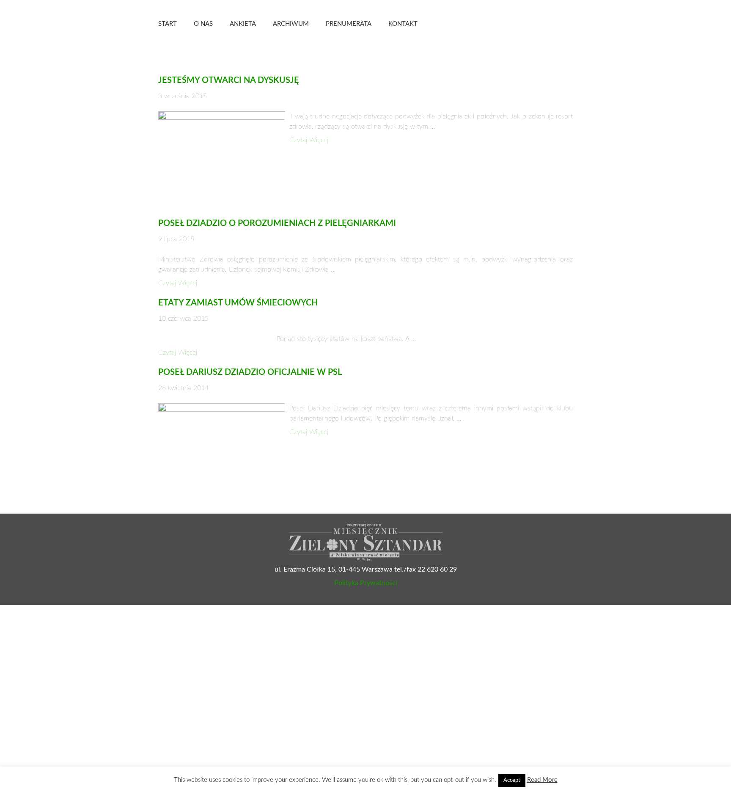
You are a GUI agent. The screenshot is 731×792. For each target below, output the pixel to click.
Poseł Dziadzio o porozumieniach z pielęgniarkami (277, 223)
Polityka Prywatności (365, 583)
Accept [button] (511, 780)
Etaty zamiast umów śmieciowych (238, 303)
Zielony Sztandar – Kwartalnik (504, 23)
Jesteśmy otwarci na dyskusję (228, 80)
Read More (542, 780)
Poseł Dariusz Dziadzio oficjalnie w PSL (250, 372)
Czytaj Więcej (308, 140)
